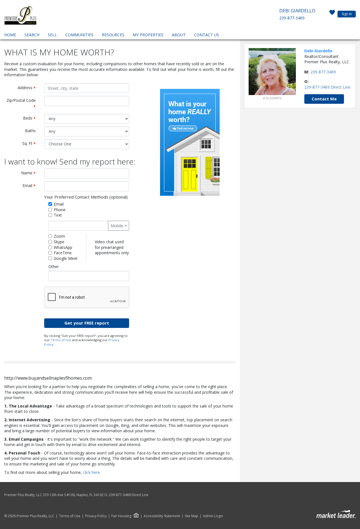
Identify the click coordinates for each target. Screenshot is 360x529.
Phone (60, 209)
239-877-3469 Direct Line (327, 87)
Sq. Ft (31, 144)
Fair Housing (121, 516)
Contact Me (324, 99)
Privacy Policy (96, 516)
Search (31, 34)
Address (29, 88)
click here (91, 472)
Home (10, 34)
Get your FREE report (86, 323)
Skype (59, 241)
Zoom (59, 236)
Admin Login (213, 516)
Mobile (117, 225)
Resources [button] (113, 34)
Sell (52, 34)
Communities (79, 34)
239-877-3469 (292, 18)
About (179, 34)
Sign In (347, 14)
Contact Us (206, 34)
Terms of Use (61, 340)
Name (30, 173)
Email (31, 186)
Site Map (191, 516)
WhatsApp (63, 247)
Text (58, 215)
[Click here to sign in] (332, 14)
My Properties (148, 34)
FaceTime (63, 252)
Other (53, 266)
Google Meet (66, 258)
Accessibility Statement (162, 516)
